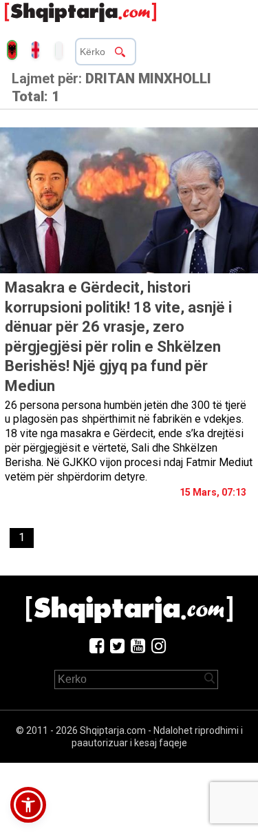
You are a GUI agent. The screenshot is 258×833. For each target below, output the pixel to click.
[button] (28, 804)
